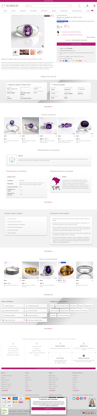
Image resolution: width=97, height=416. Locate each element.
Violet (52, 98)
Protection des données (11, 411)
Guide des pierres (76, 11)
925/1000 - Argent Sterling (25, 93)
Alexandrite (75, 375)
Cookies (20, 411)
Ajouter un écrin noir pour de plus (71, 32)
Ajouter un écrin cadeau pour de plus (72, 35)
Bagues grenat (52, 388)
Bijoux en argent (54, 310)
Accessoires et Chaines (6, 375)
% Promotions (85, 310)
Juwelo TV (89, 11)
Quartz (53, 89)
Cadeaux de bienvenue (13, 353)
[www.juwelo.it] (94, 413)
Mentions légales (28, 411)
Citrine (26, 384)
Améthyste (75, 377)
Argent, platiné (11, 93)
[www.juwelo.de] (84, 413)
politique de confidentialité (51, 405)
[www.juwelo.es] (89, 413)
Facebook (81, 398)
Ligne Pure (53, 315)
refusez (43, 403)
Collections (23, 11)
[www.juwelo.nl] (86, 413)
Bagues (54, 11)
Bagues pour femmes (6, 384)
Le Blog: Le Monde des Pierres (36, 353)
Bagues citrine (52, 384)
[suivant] (94, 130)
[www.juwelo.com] (92, 413)
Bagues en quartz (75, 310)
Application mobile (36, 350)
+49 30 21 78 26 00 (61, 363)
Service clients (13, 346)
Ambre (26, 382)
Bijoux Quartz (74, 306)
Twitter (74, 398)
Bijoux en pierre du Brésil (63, 315)
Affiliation (36, 355)
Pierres (13, 11)
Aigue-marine (28, 380)
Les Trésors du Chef (25, 98)
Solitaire (9, 98)
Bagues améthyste (53, 377)
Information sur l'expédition (13, 355)
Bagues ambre (52, 382)
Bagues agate (52, 375)
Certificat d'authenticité (13, 350)
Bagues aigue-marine (54, 380)
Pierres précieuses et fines (62, 306)
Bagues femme (88, 306)
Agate (26, 375)
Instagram (84, 398)
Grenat (26, 388)
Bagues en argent (64, 310)
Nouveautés (33, 11)
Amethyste (27, 377)
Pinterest (77, 398)
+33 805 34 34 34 (61, 361)
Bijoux (5, 11)
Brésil (65, 98)
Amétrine (75, 380)
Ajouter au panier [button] (76, 44)
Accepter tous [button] (48, 409)
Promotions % (64, 11)
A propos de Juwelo (36, 346)
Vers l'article (48, 107)
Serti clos (80, 93)
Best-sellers (44, 11)
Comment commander (13, 348)
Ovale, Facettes (68, 93)
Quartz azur (67, 89)
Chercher (70, 6)
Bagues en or (4, 382)
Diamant (27, 386)
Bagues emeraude (53, 386)
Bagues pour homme (6, 386)
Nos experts (36, 348)
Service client (60, 358)
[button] (79, 6)
